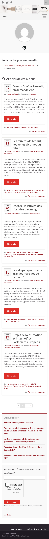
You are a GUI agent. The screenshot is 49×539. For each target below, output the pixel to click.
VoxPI (4, 16)
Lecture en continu (30, 252)
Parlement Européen (12, 386)
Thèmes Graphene (22, 536)
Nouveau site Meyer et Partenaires (18, 423)
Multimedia (8, 216)
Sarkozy (35, 319)
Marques (33, 94)
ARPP (9, 190)
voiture (30, 127)
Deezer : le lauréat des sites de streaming (27, 207)
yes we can (15, 321)
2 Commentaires (38, 131)
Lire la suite (11, 119)
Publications (16, 348)
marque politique (18, 319)
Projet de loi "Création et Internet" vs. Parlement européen (27, 338)
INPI (9, 319)
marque (10, 127)
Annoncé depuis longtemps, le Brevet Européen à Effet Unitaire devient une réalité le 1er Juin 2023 (24, 431)
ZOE (36, 127)
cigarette (16, 190)
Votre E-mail (9, 473)
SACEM (24, 386)
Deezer (19, 252)
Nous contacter (16, 529)
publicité (24, 192)
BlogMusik (11, 252)
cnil (8, 384)
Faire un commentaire (36, 196)
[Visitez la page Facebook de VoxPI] (11, 2)
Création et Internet (18, 384)
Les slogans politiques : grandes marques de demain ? (27, 273)
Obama (28, 319)
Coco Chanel (25, 190)
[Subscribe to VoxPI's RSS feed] (3, 2)
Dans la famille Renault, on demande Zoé (19, 66)
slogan (41, 319)
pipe (18, 192)
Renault (24, 127)
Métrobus (12, 192)
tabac (36, 192)
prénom (17, 127)
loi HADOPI (32, 384)
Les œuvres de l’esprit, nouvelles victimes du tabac (27, 144)
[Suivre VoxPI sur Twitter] (7, 2)
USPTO (7, 321)
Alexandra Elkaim (12, 94)
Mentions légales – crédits (36, 529)
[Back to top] (43, 533)
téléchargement (19, 254)
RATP (30, 192)
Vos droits (7, 515)
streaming (8, 254)
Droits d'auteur (35, 213)
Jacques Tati (36, 190)
